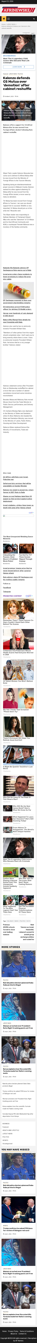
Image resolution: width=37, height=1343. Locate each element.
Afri (17, 96)
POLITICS (20, 74)
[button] (18, 290)
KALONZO (10, 921)
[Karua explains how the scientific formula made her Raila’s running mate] (18, 1049)
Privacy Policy (13, 1331)
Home (4, 1331)
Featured (5, 74)
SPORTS (5, 1140)
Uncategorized (7, 1144)
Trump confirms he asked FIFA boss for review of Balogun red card (18, 1229)
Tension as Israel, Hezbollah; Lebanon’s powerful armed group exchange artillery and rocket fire (26, 932)
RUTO (28, 921)
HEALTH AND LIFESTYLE (11, 1130)
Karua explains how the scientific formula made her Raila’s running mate (17, 1071)
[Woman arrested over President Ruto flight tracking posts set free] (18, 1006)
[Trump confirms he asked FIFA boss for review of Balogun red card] (18, 1209)
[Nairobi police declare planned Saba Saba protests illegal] (18, 963)
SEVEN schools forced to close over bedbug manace (9, 930)
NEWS (16, 921)
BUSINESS (6, 1124)
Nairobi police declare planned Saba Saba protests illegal (18, 984)
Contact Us (22, 1334)
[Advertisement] (18, 153)
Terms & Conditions (27, 1331)
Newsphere (32, 1338)
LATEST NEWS (13, 74)
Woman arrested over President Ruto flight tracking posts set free (18, 1027)
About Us (14, 1334)
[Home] (4, 18)
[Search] (34, 19)
